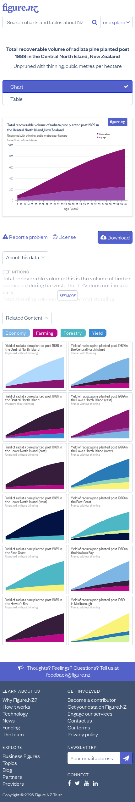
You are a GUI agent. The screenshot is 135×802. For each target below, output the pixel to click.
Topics (10, 762)
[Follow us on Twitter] (77, 783)
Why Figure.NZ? (20, 699)
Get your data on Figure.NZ (97, 706)
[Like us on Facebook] (69, 783)
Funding (11, 727)
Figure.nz (21, 8)
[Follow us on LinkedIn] (95, 783)
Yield (97, 332)
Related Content (24, 317)
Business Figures (21, 755)
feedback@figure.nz (68, 674)
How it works (16, 706)
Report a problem (28, 236)
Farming (45, 332)
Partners (12, 776)
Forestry (73, 332)
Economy (16, 332)
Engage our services (90, 713)
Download (118, 237)
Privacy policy (83, 734)
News (9, 720)
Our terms (79, 727)
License (66, 236)
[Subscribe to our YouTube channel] (86, 783)
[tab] (67, 86)
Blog (7, 769)
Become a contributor (92, 699)
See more (68, 295)
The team (13, 734)
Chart (16, 86)
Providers (13, 783)
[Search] (94, 22)
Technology (15, 713)
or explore (114, 22)
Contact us (80, 720)
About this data (22, 257)
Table (16, 98)
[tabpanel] (67, 167)
